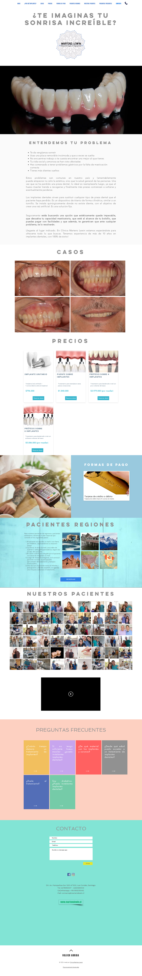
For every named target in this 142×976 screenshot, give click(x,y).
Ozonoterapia (95, 972)
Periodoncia (58, 972)
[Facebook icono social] (68, 874)
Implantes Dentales (68, 972)
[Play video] (70, 694)
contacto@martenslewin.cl (73, 893)
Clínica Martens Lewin (76, 962)
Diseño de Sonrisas (48, 972)
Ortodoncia (88, 972)
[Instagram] (73, 874)
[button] (42, 278)
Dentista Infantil (79, 972)
